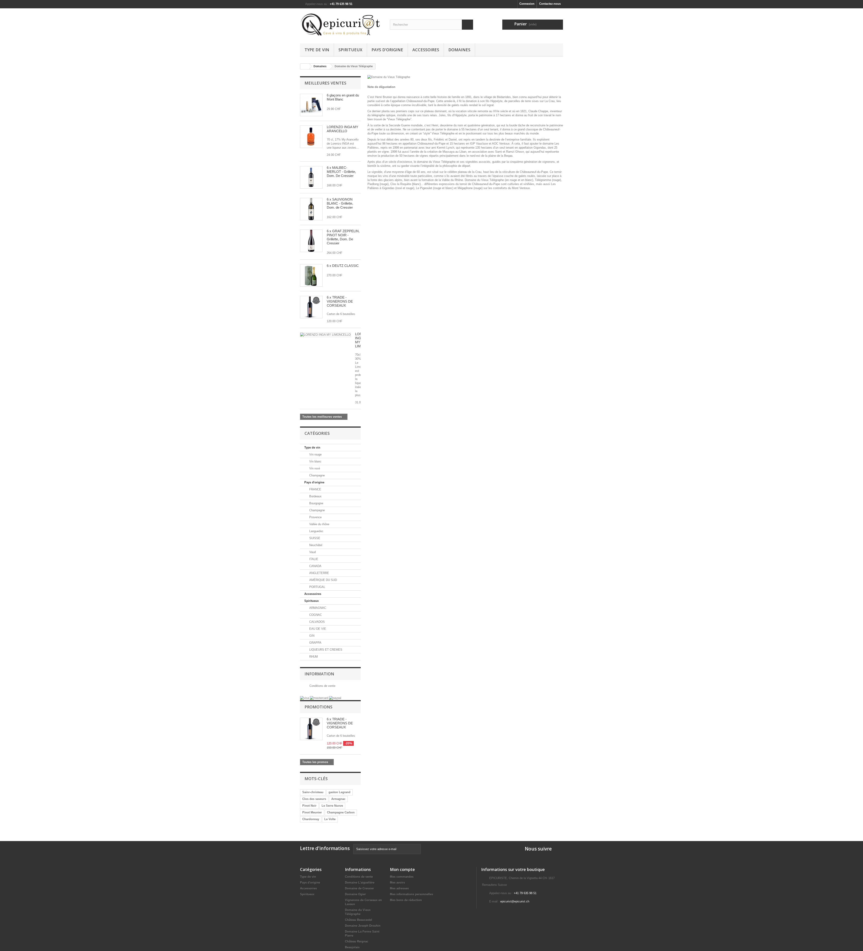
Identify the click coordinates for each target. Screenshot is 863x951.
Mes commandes (402, 876)
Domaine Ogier (355, 894)
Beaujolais (352, 947)
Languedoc (315, 531)
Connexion (526, 3)
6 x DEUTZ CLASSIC (343, 266)
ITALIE (313, 559)
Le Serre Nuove (332, 805)
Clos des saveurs (314, 799)
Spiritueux (350, 49)
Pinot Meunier (312, 812)
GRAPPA (314, 642)
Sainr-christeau (312, 792)
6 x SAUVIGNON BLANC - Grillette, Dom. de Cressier (340, 203)
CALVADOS (316, 621)
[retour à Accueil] (304, 66)
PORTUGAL (316, 587)
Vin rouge (315, 454)
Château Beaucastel (358, 920)
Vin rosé (314, 468)
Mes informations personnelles (411, 894)
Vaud (312, 552)
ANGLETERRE (318, 573)
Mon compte (402, 869)
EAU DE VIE (317, 628)
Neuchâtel (315, 545)
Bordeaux (315, 496)
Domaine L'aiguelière (359, 882)
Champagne (316, 475)
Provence (315, 517)
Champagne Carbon (341, 812)
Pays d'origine (387, 49)
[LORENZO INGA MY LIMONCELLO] (325, 335)
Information (319, 673)
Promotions (318, 707)
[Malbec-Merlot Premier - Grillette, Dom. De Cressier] (311, 177)
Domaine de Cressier (359, 888)
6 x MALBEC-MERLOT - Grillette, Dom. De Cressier (341, 172)
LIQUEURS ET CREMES (325, 649)
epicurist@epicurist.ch (514, 901)
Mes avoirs (397, 882)
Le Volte (330, 819)
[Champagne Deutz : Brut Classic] (311, 275)
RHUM (313, 656)
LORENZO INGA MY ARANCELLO (342, 129)
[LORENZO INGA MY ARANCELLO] (311, 136)
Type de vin (317, 49)
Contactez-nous (550, 3)
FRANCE (314, 489)
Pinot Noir (309, 805)
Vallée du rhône (318, 524)
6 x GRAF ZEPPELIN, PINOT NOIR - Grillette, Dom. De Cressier (343, 237)
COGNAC (315, 614)
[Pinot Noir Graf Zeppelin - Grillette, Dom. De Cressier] (311, 241)
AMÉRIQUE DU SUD (322, 580)
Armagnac (338, 799)
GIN (311, 635)
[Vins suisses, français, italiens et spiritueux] (341, 25)
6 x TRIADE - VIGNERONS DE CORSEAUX (340, 301)
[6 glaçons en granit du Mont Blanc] (311, 105)
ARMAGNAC (317, 607)
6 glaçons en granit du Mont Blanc (343, 97)
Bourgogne (315, 503)
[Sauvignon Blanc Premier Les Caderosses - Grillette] (311, 209)
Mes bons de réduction (406, 900)
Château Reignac (356, 941)
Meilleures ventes (325, 83)
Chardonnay (310, 819)
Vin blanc (314, 461)
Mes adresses (399, 888)
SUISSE (314, 538)
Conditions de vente (322, 686)
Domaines (459, 49)
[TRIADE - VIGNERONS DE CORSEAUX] (311, 307)
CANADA (314, 566)
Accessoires (425, 49)
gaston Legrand (339, 792)
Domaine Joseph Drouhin (362, 925)
